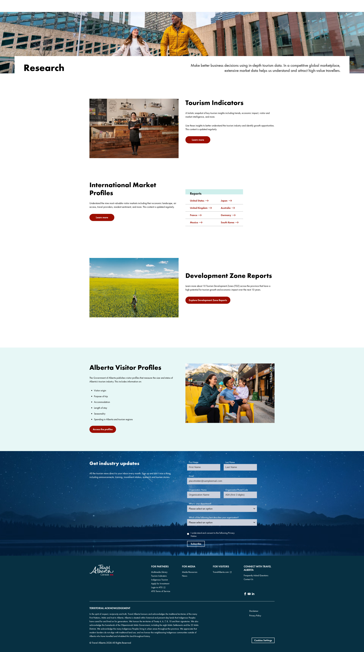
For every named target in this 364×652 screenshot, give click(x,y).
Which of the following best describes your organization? (214, 517)
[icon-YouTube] (249, 594)
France (193, 215)
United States (197, 200)
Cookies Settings (263, 640)
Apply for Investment (160, 583)
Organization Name (198, 489)
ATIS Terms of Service (160, 591)
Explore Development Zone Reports (208, 300)
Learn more (198, 139)
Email (191, 476)
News (184, 575)
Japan (224, 200)
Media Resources (189, 572)
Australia (225, 207)
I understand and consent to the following (212, 534)
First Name (193, 462)
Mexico (194, 222)
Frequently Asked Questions (256, 575)
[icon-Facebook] (245, 594)
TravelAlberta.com (221, 572)
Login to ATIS (157, 587)
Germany (226, 215)
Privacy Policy (255, 615)
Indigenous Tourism (159, 579)
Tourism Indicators (159, 575)
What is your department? (200, 503)
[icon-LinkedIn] (253, 594)
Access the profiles (103, 429)
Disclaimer (253, 610)
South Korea (227, 222)
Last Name (230, 462)
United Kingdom (198, 207)
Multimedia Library (159, 572)
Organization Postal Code (236, 489)
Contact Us (248, 579)
